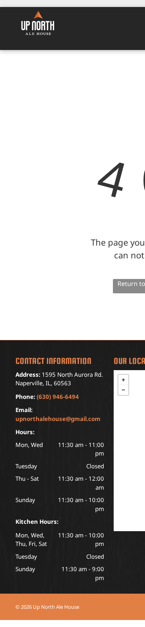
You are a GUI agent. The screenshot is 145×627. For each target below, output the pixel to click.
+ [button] (123, 380)
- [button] (123, 390)
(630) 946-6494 (58, 396)
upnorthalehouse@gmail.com (58, 419)
